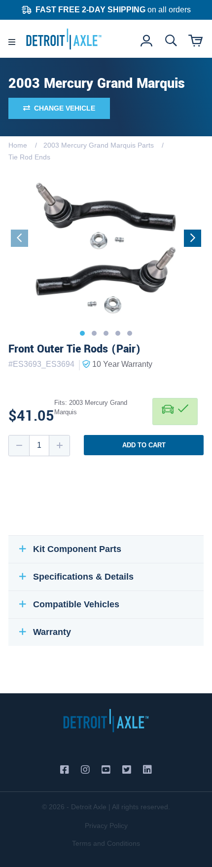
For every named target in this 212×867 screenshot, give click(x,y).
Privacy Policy (106, 825)
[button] (82, 333)
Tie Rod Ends (29, 157)
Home (17, 145)
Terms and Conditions (106, 843)
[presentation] (19, 238)
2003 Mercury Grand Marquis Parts (98, 145)
